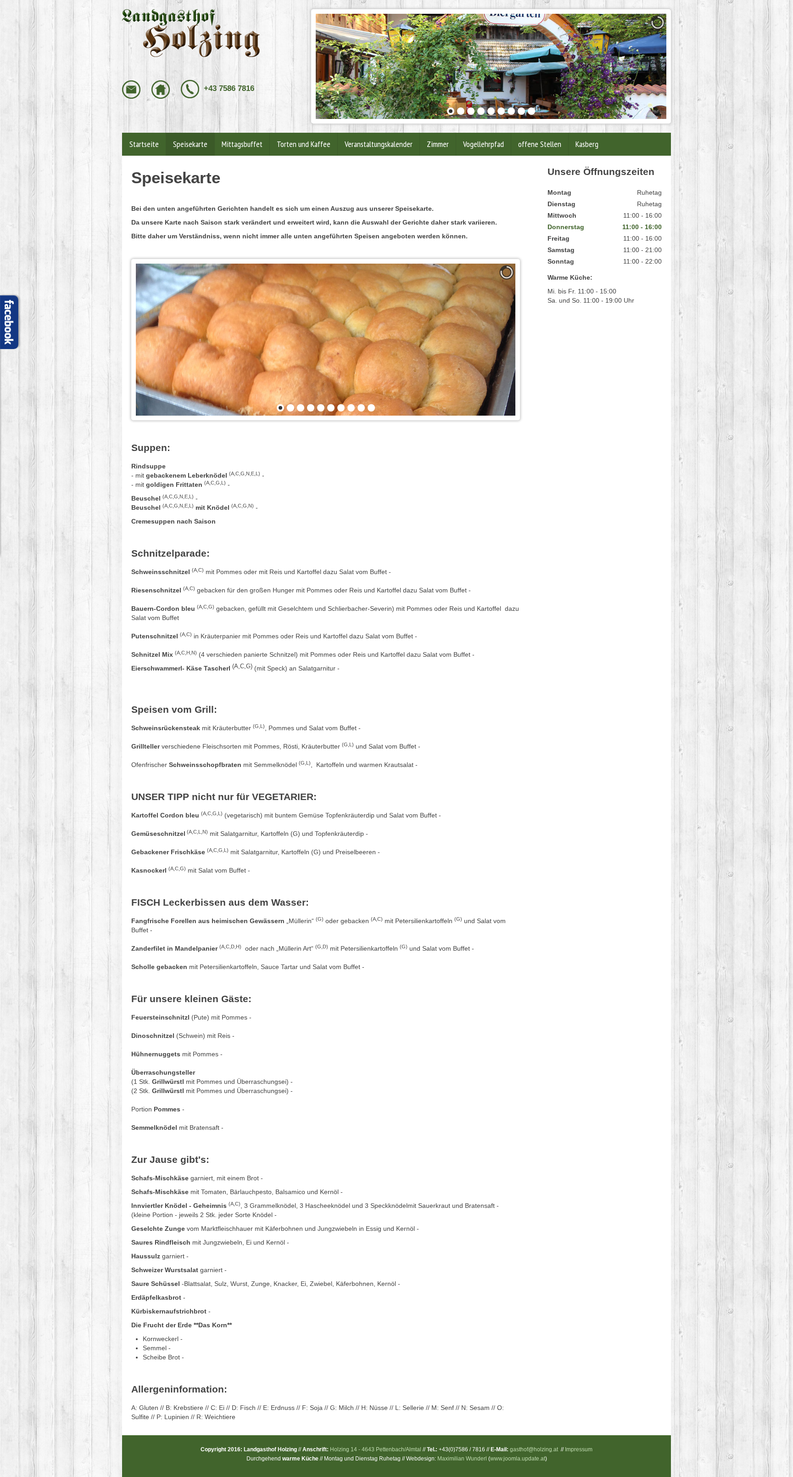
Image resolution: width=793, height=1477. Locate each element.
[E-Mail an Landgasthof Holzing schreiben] (132, 88)
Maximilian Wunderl (462, 1458)
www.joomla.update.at (517, 1458)
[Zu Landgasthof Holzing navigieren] (161, 88)
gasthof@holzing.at (534, 1449)
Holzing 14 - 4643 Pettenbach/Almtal (375, 1449)
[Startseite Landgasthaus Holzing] (191, 32)
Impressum (578, 1449)
